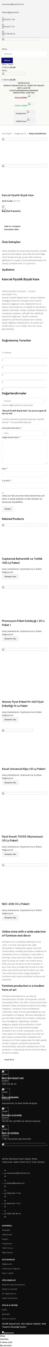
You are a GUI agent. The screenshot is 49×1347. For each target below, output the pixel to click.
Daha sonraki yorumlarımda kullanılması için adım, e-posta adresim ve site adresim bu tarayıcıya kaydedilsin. (23, 499)
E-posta (6, 480)
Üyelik (4, 1310)
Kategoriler (8, 1260)
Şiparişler (6, 1314)
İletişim (5, 1239)
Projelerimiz (21, 113)
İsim (5, 468)
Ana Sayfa (7, 133)
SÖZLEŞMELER (9, 1280)
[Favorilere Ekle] (5, 615)
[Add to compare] (5, 645)
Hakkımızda (7, 1234)
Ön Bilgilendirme (9, 1294)
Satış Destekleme (37, 133)
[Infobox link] (24, 1078)
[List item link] (24, 1195)
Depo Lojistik (7, 1273)
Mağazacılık (20, 133)
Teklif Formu (21, 121)
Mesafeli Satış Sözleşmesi (13, 1285)
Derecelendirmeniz (12, 428)
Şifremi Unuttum (9, 1319)
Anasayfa (6, 1230)
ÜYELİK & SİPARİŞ (10, 1305)
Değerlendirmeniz (11, 437)
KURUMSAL (7, 1226)
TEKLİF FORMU (21, 106)
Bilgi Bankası (7, 1252)
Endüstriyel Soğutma (11, 1269)
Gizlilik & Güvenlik (9, 1289)
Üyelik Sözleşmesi (10, 1298)
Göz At (12, 645)
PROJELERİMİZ (21, 98)
